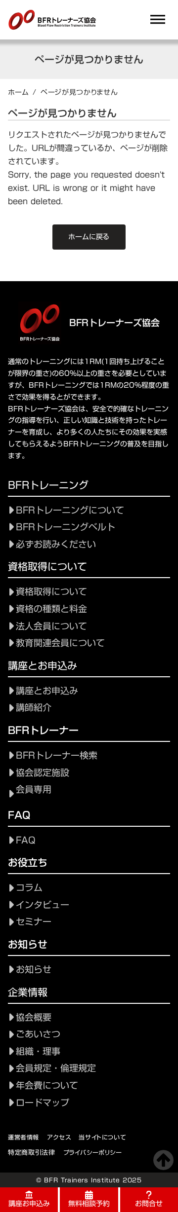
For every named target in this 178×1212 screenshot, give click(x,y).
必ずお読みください (56, 544)
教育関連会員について (60, 643)
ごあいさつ (38, 1034)
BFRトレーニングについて (70, 510)
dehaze (158, 20)
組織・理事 (38, 1051)
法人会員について (51, 626)
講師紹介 (33, 707)
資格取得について (51, 591)
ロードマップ (42, 1102)
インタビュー (42, 905)
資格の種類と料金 (51, 609)
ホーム (18, 92)
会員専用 (33, 789)
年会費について (47, 1085)
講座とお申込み (47, 690)
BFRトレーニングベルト (65, 527)
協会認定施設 (42, 772)
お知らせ (33, 969)
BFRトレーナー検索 (56, 755)
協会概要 (33, 1017)
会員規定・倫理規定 (56, 1068)
